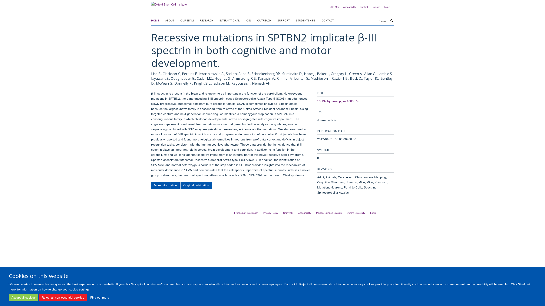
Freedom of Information (246, 213)
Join (248, 20)
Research (206, 20)
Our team (187, 20)
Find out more (99, 297)
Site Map (334, 7)
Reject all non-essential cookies (63, 297)
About (169, 20)
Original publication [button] (196, 185)
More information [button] (165, 185)
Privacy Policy (270, 213)
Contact (364, 7)
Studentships (306, 20)
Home (155, 20)
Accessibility (349, 7)
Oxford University (356, 213)
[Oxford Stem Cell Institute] (169, 3)
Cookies (376, 7)
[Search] (391, 20)
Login (373, 213)
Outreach (264, 20)
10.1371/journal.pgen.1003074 (338, 101)
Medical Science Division (329, 213)
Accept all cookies (23, 297)
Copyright (288, 213)
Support (283, 20)
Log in (387, 7)
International (229, 20)
